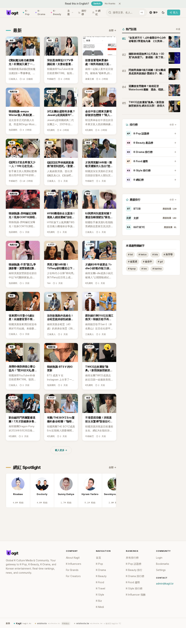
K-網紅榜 (135, 179)
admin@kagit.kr (165, 583)
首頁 (98, 557)
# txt (130, 254)
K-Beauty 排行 (134, 570)
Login (159, 557)
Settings (161, 570)
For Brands (72, 570)
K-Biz (99, 600)
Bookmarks (162, 563)
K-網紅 (98, 12)
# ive (144, 268)
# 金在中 (147, 261)
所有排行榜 (132, 557)
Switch (96, 3)
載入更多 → (61, 450)
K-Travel (100, 588)
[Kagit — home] (12, 12)
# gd (160, 261)
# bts (155, 254)
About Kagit (73, 557)
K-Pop (27, 12)
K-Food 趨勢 (137, 161)
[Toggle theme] (163, 12)
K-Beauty (57, 12)
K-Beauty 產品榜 (140, 142)
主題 (68, 12)
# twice (143, 254)
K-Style (100, 594)
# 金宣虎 (132, 261)
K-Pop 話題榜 (138, 133)
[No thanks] (119, 3)
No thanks (110, 3)
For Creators (73, 576)
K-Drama (41, 12)
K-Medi (100, 607)
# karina (157, 268)
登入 (175, 12)
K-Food (100, 582)
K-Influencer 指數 (136, 594)
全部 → (112, 30)
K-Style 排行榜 (139, 170)
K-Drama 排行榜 (140, 152)
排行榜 (84, 12)
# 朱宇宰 (168, 254)
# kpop (132, 268)
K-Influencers (73, 563)
